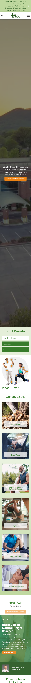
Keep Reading (9, 652)
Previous (3, 618)
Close (29, 6)
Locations (6, 350)
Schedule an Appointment (15, 179)
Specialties (7, 344)
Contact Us (2, 16)
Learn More (21, 10)
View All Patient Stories (15, 610)
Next (7, 618)
